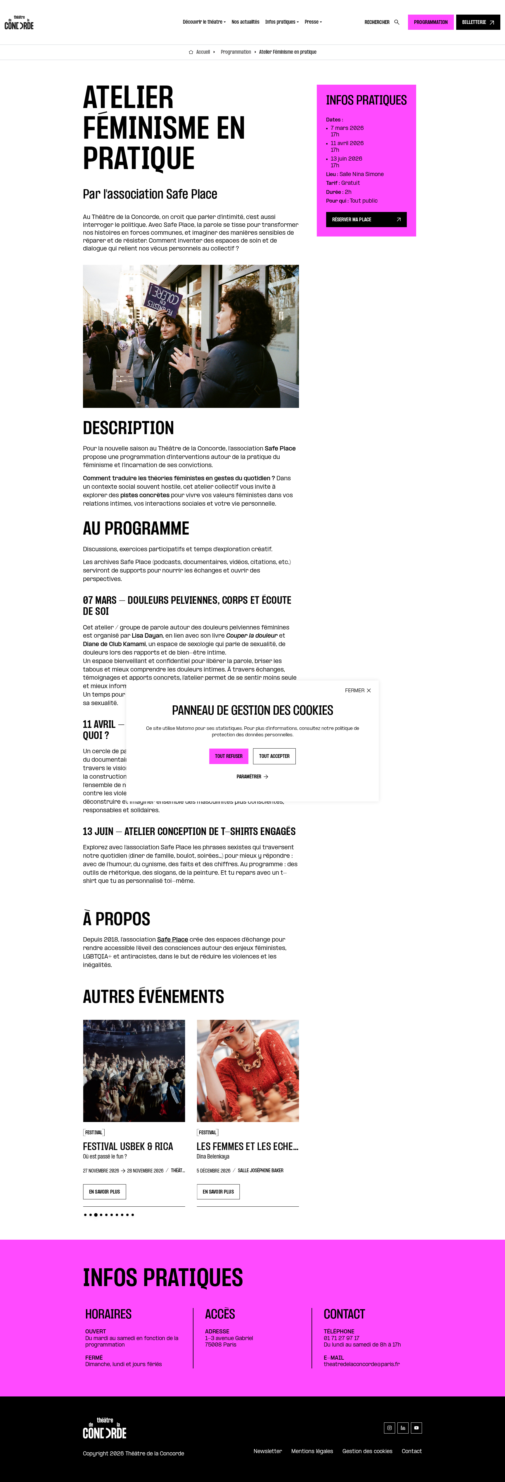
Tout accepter (274, 756)
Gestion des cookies (367, 1452)
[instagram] (389, 1428)
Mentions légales (312, 1452)
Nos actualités (246, 22)
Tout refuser (229, 756)
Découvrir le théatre (202, 22)
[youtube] (416, 1428)
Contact (412, 1452)
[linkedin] (403, 1428)
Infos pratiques (280, 22)
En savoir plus (121, 1192)
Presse (312, 22)
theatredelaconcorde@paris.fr (362, 1365)
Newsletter (268, 1452)
